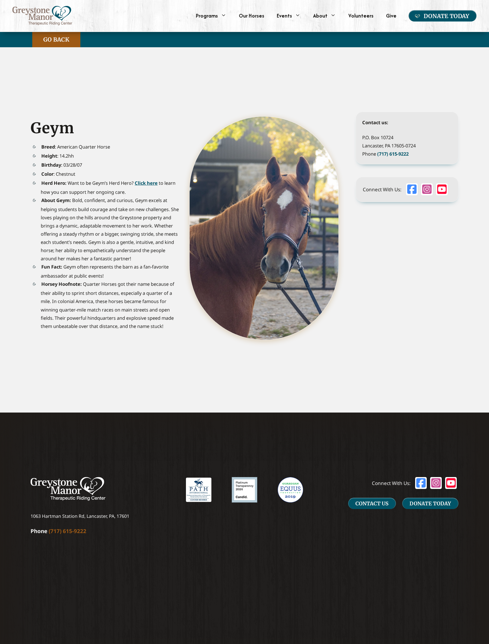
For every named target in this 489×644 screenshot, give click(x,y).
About (320, 16)
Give (391, 16)
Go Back (56, 39)
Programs (207, 16)
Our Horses (251, 16)
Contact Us (372, 503)
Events (284, 16)
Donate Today (446, 16)
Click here (146, 183)
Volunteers (361, 16)
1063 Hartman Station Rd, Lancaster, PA (72, 516)
